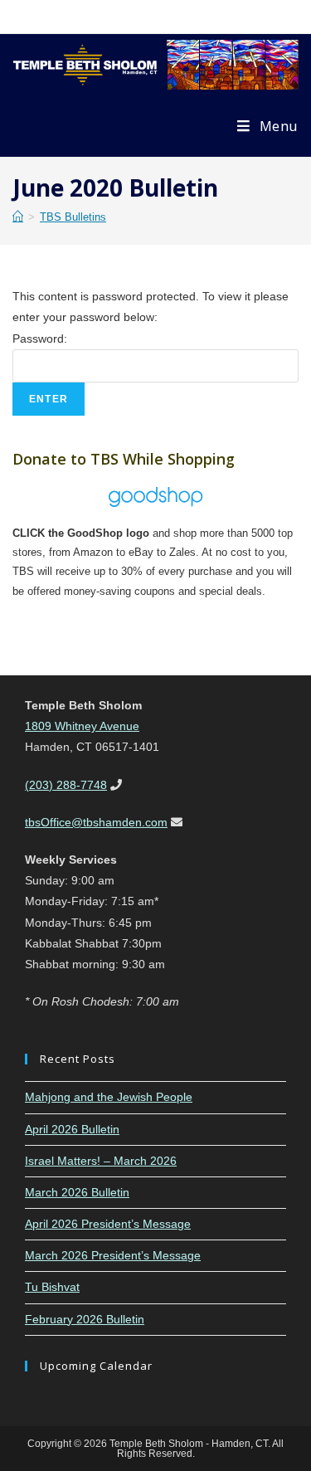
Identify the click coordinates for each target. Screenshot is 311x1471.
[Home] (17, 217)
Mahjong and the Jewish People (108, 1096)
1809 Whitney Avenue (82, 726)
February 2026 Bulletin (84, 1319)
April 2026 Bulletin (72, 1129)
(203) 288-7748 (66, 785)
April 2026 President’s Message (108, 1223)
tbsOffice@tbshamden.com (96, 822)
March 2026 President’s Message (113, 1255)
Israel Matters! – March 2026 (101, 1160)
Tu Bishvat (52, 1286)
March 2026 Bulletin (77, 1192)
